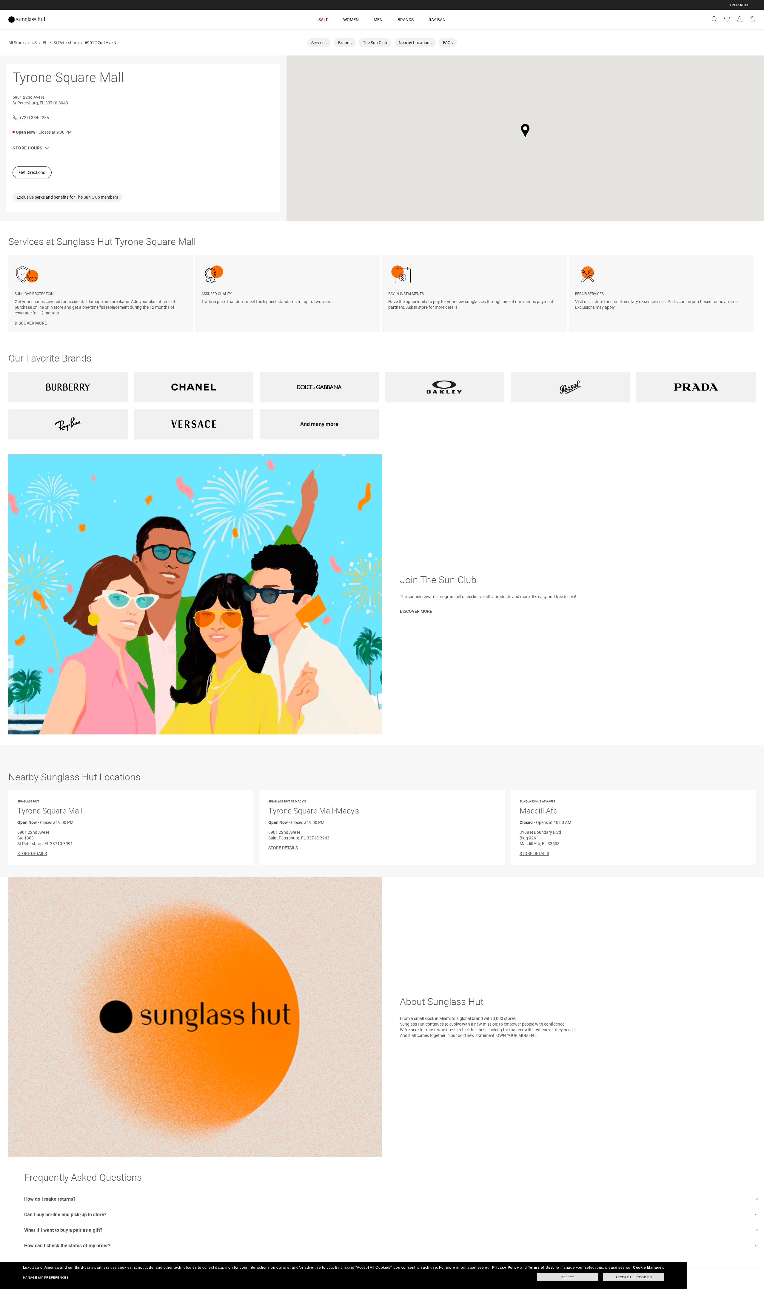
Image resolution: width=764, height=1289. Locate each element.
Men (378, 19)
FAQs (448, 42)
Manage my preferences (46, 1277)
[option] (101, 293)
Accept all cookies (633, 1277)
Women (351, 19)
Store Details (32, 853)
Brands (406, 19)
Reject (567, 1277)
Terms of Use (540, 1267)
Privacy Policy (505, 1267)
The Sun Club (375, 42)
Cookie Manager (648, 1267)
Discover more (416, 611)
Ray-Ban (437, 19)
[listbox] (382, 293)
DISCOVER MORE (31, 323)
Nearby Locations (415, 42)
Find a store (739, 5)
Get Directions (32, 172)
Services (318, 42)
